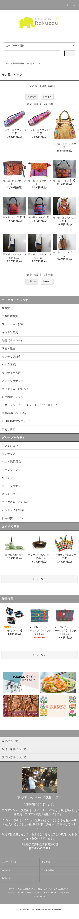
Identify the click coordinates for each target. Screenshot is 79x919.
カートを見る (47, 870)
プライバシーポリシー (43, 892)
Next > (47, 96)
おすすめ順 (31, 86)
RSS (36, 896)
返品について (64, 889)
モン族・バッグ (33, 63)
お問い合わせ (8, 878)
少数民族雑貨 (18, 63)
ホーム (7, 63)
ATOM (42, 896)
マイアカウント (9, 862)
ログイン (6, 870)
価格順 (42, 86)
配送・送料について (46, 889)
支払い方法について (26, 889)
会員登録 (45, 862)
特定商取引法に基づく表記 (19, 892)
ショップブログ (64, 892)
